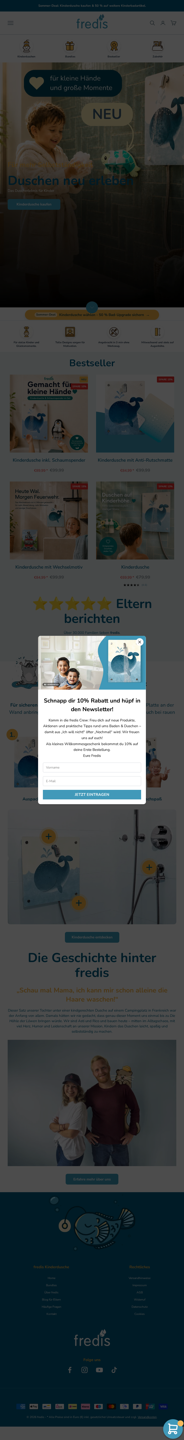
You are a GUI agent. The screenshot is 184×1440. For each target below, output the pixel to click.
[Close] (140, 642)
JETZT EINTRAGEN (92, 794)
